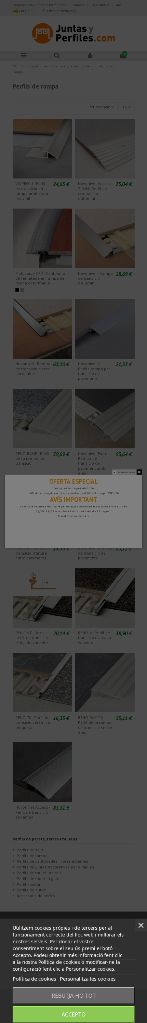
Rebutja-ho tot (74, 995)
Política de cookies (34, 978)
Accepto (74, 1014)
